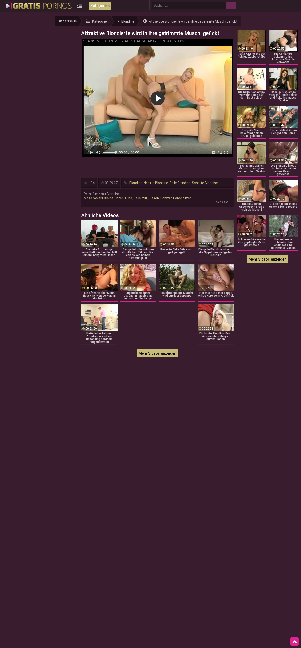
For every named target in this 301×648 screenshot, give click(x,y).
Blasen (154, 198)
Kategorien (100, 6)
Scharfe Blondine (205, 183)
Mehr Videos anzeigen (157, 353)
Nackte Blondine (156, 183)
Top (294, 641)
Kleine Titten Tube (118, 198)
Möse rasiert (93, 198)
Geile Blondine (180, 183)
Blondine (135, 183)
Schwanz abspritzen (176, 198)
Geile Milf (140, 198)
